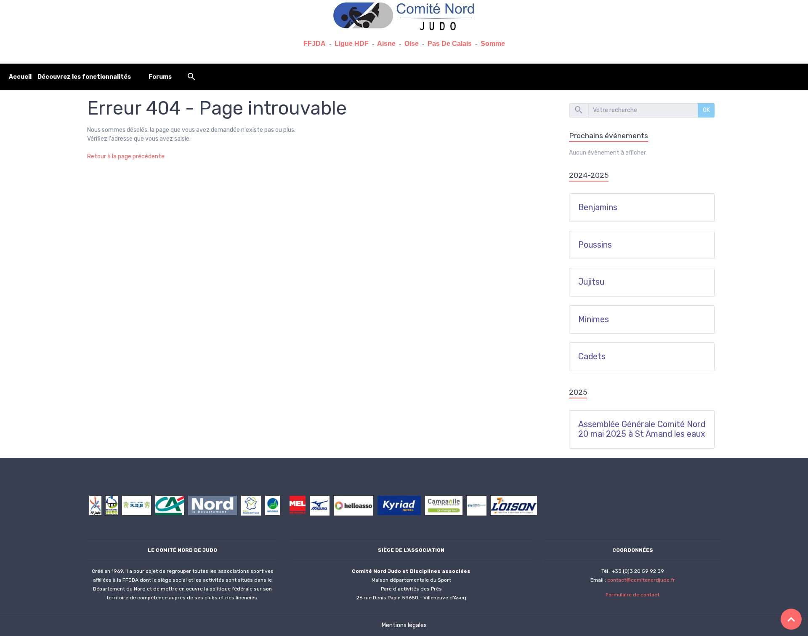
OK (706, 110)
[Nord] (212, 505)
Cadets (592, 356)
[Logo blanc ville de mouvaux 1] (272, 505)
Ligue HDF (352, 43)
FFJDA (314, 43)
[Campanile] (443, 505)
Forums (160, 76)
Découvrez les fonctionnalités (84, 76)
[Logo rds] (136, 505)
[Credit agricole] (169, 505)
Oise (411, 43)
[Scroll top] (791, 619)
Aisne (386, 43)
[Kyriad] (399, 505)
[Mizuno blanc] (320, 505)
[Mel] (298, 505)
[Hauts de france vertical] (112, 505)
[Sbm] (476, 505)
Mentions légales (404, 625)
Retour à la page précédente (126, 156)
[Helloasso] (353, 505)
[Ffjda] (95, 505)
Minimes (593, 319)
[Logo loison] (514, 505)
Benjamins (597, 207)
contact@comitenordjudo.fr (641, 580)
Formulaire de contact (632, 595)
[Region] (251, 505)
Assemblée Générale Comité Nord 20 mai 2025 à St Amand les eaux (641, 429)
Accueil (20, 76)
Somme (493, 43)
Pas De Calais (450, 43)
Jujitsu (591, 282)
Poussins (595, 245)
